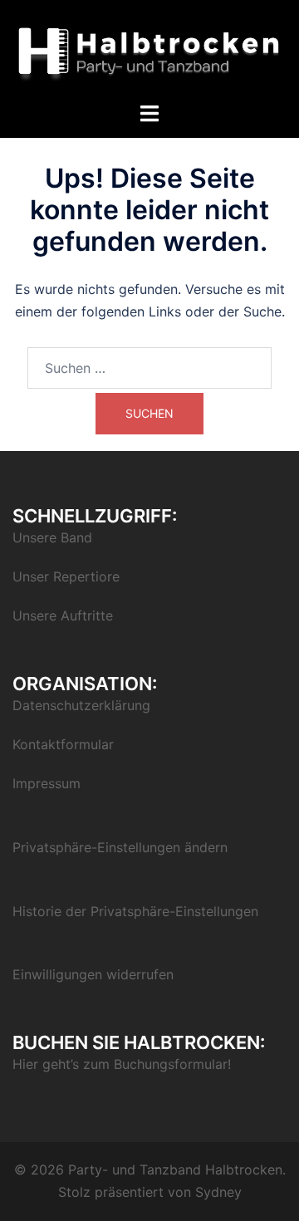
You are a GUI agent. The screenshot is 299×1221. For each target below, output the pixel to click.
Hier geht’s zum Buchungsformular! (121, 1064)
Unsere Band (52, 537)
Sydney (218, 1192)
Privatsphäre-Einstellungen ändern (120, 847)
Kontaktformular (63, 744)
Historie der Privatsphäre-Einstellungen (135, 911)
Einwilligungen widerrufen (93, 974)
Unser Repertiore (66, 576)
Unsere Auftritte (62, 615)
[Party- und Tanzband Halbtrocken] (149, 50)
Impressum (46, 783)
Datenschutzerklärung (81, 705)
